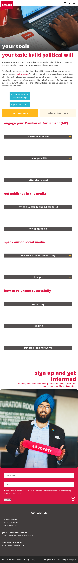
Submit (8, 500)
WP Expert (71, 559)
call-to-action (22, 74)
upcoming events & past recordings (19, 96)
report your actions (19, 104)
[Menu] (65, 3)
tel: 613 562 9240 (9, 525)
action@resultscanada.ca (13, 544)
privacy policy (29, 559)
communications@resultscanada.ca (17, 534)
